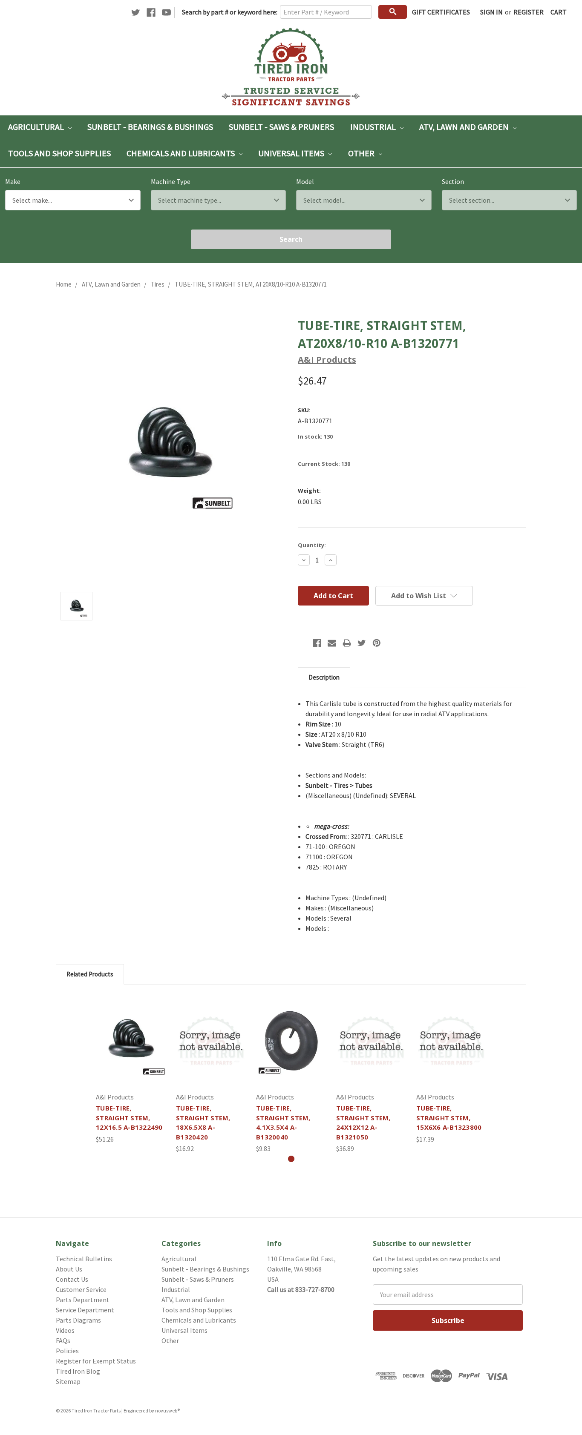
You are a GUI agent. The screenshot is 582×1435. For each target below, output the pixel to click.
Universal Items (292, 153)
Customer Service (81, 1289)
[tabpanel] (131, 1069)
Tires (157, 284)
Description (324, 677)
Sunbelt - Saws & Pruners (281, 126)
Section (453, 181)
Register (528, 12)
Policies (67, 1350)
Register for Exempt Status (96, 1361)
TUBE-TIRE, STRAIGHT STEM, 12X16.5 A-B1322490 (129, 1117)
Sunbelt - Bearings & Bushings (150, 126)
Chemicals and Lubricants (181, 153)
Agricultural (37, 126)
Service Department (85, 1310)
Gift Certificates (441, 12)
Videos (65, 1330)
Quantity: (312, 545)
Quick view (130, 1032)
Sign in (491, 12)
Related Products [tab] (89, 974)
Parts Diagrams (78, 1320)
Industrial (374, 126)
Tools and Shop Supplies (59, 153)
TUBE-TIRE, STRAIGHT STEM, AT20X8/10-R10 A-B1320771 (251, 284)
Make (12, 181)
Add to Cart (130, 1049)
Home (64, 284)
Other (362, 153)
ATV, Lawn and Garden (464, 126)
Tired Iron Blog (78, 1371)
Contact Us (72, 1279)
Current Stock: (324, 464)
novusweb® (167, 1410)
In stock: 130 (315, 436)
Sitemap (68, 1381)
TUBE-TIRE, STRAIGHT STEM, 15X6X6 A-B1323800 (448, 1117)
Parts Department (82, 1299)
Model (305, 181)
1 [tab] (291, 1159)
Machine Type (170, 181)
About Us (69, 1269)
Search (291, 239)
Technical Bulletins (84, 1258)
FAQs (63, 1340)
